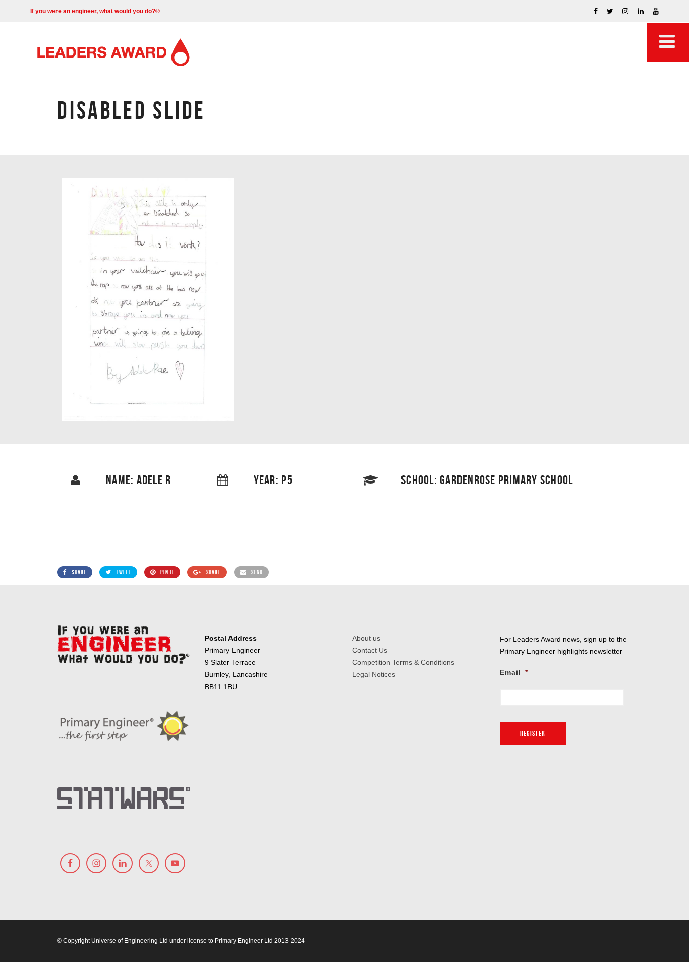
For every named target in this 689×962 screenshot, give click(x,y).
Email (514, 672)
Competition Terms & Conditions (403, 662)
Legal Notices (373, 674)
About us (366, 638)
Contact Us (369, 650)
